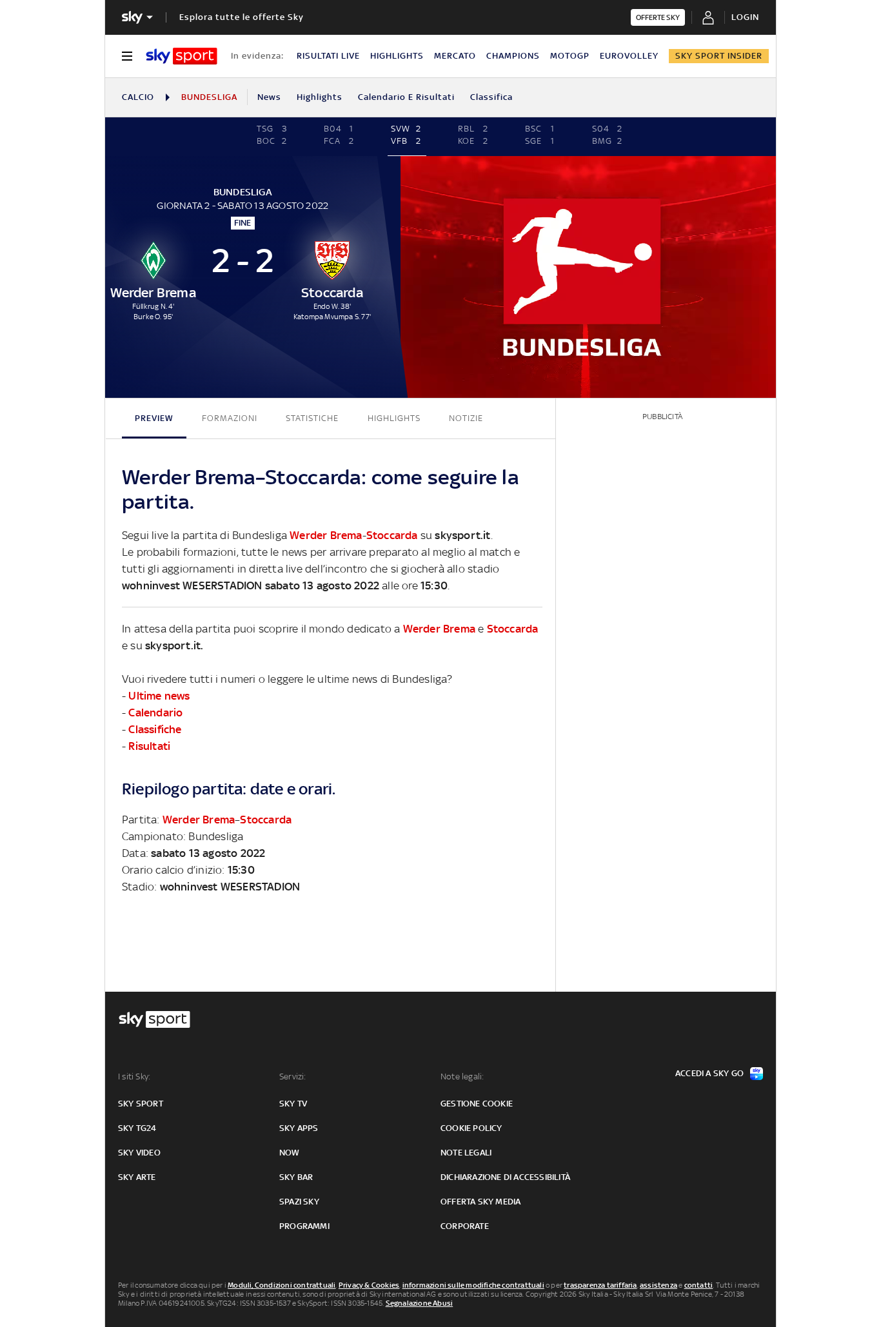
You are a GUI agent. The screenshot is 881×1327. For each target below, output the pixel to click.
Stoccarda (392, 535)
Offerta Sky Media (480, 1201)
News (269, 97)
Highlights (319, 97)
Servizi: (292, 1076)
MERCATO (455, 56)
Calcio (138, 97)
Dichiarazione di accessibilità (505, 1177)
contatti (698, 1285)
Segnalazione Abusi (419, 1303)
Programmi (304, 1226)
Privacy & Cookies (369, 1285)
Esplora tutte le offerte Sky (241, 17)
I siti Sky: (134, 1076)
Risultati (149, 746)
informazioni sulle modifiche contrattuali (473, 1285)
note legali (465, 1152)
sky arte (137, 1177)
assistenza (658, 1285)
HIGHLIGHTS (397, 56)
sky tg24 (137, 1128)
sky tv (293, 1103)
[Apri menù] (127, 56)
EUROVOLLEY (629, 56)
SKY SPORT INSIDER (718, 56)
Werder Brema (326, 535)
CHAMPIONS (513, 56)
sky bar (296, 1177)
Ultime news (159, 695)
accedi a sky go (709, 1073)
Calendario (155, 712)
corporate (464, 1226)
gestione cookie (476, 1103)
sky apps (299, 1128)
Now (289, 1152)
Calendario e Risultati (406, 97)
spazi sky (299, 1201)
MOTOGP (569, 56)
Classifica (491, 97)
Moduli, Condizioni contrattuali (281, 1285)
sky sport (140, 1103)
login (745, 17)
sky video (139, 1152)
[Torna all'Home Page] (181, 56)
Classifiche (154, 729)
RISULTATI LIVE (328, 56)
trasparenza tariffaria (600, 1285)
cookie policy (471, 1128)
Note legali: (462, 1076)
